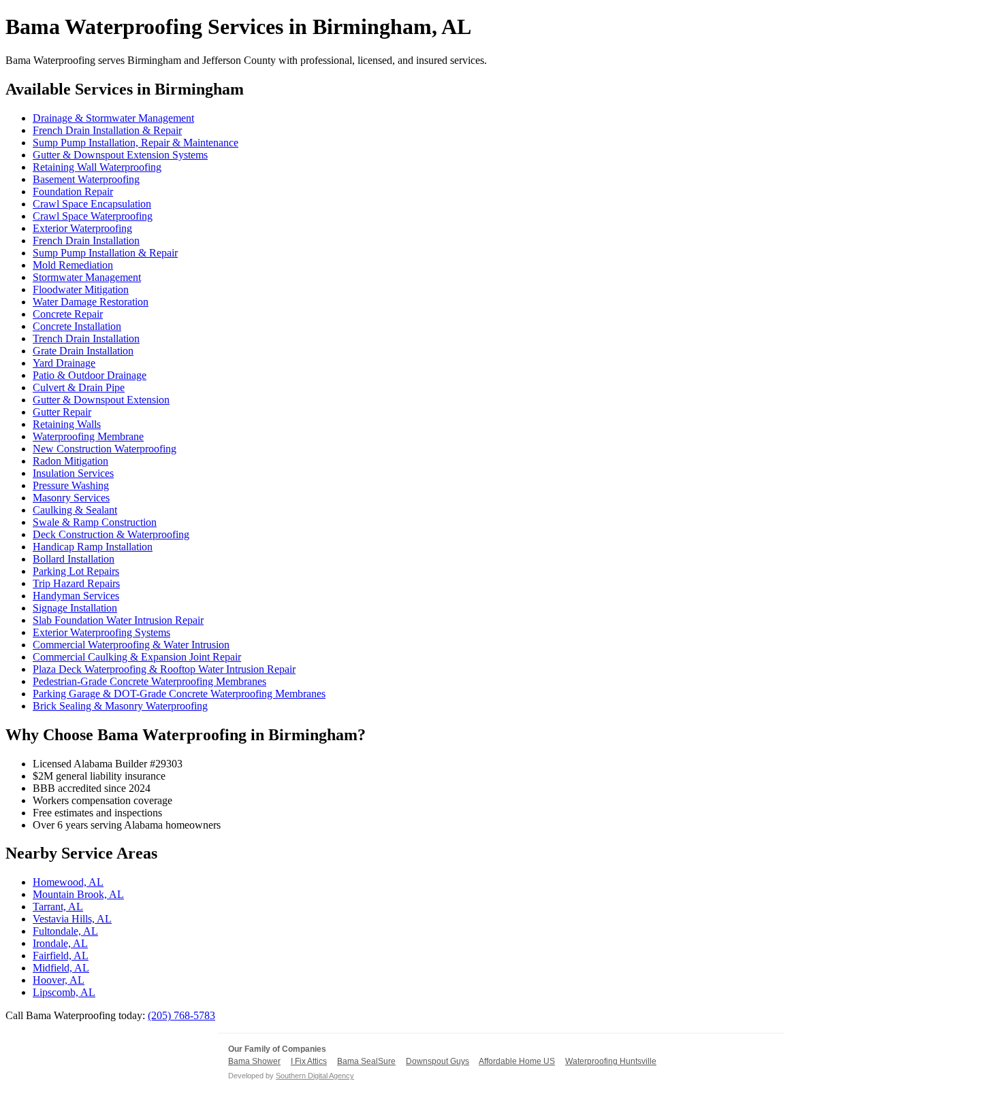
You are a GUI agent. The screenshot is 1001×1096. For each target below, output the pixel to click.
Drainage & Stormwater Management (113, 118)
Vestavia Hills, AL (72, 919)
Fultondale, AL (65, 931)
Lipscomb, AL (64, 992)
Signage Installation (75, 608)
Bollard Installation (73, 559)
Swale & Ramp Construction (95, 522)
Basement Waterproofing (86, 179)
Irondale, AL (60, 943)
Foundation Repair (73, 191)
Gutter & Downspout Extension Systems (120, 155)
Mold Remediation (73, 265)
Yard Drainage (64, 363)
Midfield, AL (61, 968)
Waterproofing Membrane (88, 436)
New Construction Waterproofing (104, 448)
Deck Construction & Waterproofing (111, 534)
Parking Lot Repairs (76, 571)
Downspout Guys (437, 1061)
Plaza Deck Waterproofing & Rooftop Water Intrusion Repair (164, 669)
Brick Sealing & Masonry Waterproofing (120, 706)
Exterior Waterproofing (82, 228)
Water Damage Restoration (90, 302)
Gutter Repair (62, 412)
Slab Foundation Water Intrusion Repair (118, 620)
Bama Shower (254, 1061)
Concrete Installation (77, 326)
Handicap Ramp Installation (93, 546)
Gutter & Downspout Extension (101, 399)
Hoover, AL (58, 980)
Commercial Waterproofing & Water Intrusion (131, 644)
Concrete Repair (68, 314)
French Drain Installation (86, 240)
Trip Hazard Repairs (76, 583)
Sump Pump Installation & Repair (105, 253)
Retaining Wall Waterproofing (97, 167)
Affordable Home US (517, 1061)
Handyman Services (76, 595)
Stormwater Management (87, 277)
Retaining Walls (67, 424)
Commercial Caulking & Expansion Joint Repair (137, 657)
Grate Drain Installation (83, 350)
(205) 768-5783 (181, 1015)
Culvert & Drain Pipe (79, 387)
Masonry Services (71, 497)
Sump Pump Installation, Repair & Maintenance (135, 142)
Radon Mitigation (70, 461)
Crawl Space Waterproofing (93, 216)
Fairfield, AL (61, 955)
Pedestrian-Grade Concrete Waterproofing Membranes (149, 681)
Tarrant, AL (58, 906)
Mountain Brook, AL (78, 894)
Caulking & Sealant (75, 510)
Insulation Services (73, 473)
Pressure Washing (71, 485)
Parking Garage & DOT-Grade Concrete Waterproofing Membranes (179, 693)
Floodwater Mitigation (81, 289)
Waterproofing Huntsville (610, 1061)
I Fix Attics (309, 1061)
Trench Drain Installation (86, 338)
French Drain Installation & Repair (107, 130)
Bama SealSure (366, 1061)
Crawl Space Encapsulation (92, 204)
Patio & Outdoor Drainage (89, 375)
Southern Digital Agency (315, 1076)
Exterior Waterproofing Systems (101, 632)
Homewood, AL (68, 882)
